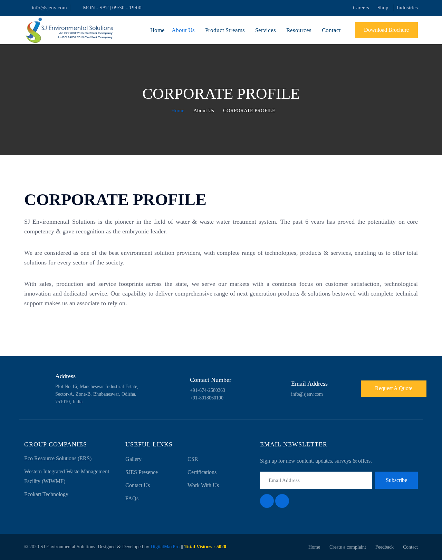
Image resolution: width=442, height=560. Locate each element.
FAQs (131, 498)
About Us (183, 30)
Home (157, 30)
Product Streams (225, 30)
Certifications (202, 472)
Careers (361, 7)
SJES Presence (141, 472)
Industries (407, 7)
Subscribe (396, 480)
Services (265, 30)
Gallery (133, 459)
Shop (382, 7)
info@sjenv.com (49, 7)
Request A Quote (393, 388)
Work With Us (203, 485)
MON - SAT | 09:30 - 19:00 (112, 7)
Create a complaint (347, 547)
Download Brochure (386, 30)
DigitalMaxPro (165, 546)
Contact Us (137, 485)
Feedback (384, 547)
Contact (331, 30)
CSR (193, 459)
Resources (298, 30)
